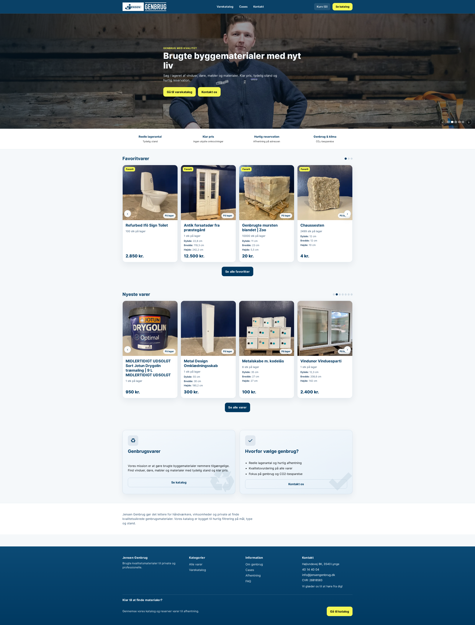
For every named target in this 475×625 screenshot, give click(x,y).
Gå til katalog (339, 616)
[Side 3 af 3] (352, 159)
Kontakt (258, 6)
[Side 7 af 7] (352, 294)
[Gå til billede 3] (455, 122)
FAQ (248, 585)
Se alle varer (237, 412)
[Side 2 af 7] (337, 294)
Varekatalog (225, 6)
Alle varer (195, 568)
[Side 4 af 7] (343, 294)
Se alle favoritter (237, 271)
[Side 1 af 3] (346, 159)
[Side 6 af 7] (349, 294)
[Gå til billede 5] (463, 122)
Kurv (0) (322, 6)
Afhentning (253, 580)
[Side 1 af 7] (334, 294)
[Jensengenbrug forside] (144, 6)
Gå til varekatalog (179, 92)
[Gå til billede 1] (448, 122)
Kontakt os (209, 92)
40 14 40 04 (310, 574)
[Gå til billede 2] (452, 122)
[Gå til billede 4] (459, 122)
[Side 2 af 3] (349, 159)
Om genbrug (254, 568)
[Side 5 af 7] (346, 294)
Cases (243, 6)
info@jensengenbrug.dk (318, 579)
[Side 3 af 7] (340, 294)
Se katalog (342, 6)
